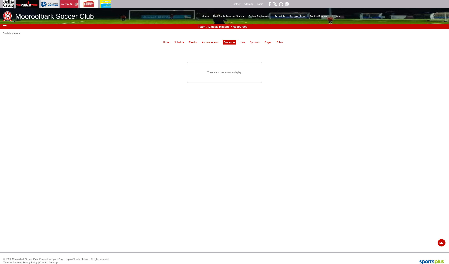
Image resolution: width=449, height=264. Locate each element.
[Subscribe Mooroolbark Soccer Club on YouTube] (280, 4)
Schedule (179, 42)
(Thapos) (68, 259)
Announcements (210, 42)
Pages (268, 42)
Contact (43, 262)
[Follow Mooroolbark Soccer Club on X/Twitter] (274, 4)
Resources (229, 42)
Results (193, 42)
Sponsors (255, 42)
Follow (280, 42)
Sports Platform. (81, 259)
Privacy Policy (30, 262)
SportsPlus (57, 259)
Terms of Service (12, 262)
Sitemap (53, 262)
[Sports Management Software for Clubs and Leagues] (430, 262)
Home (166, 42)
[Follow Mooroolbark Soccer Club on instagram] (286, 4)
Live (242, 42)
